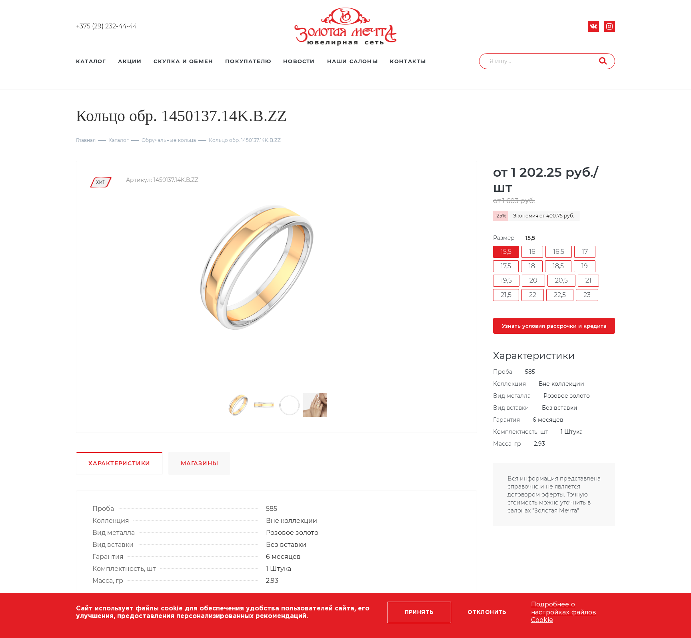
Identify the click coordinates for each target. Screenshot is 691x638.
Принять (419, 612)
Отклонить (487, 612)
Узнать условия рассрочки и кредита (554, 326)
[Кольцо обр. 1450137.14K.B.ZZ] (257, 266)
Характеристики (119, 463)
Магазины (199, 463)
